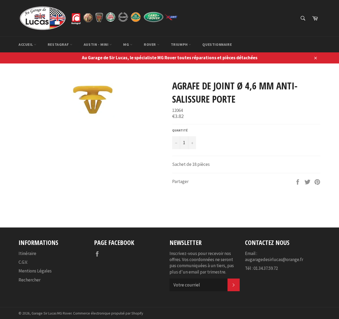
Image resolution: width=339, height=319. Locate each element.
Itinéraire (27, 253)
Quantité (180, 130)
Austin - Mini (96, 44)
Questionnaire (217, 44)
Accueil (26, 44)
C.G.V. (23, 262)
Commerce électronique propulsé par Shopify (108, 313)
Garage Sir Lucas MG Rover (52, 313)
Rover (150, 44)
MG (126, 44)
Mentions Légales (35, 271)
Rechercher (30, 280)
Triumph (180, 44)
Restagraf (59, 44)
